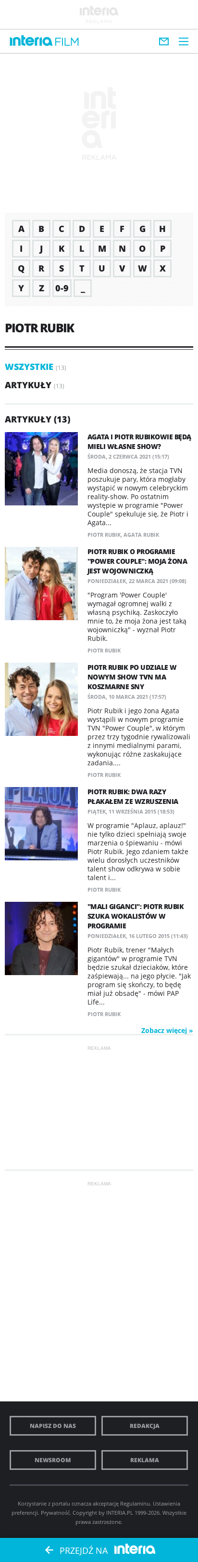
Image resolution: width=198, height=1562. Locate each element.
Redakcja (145, 1426)
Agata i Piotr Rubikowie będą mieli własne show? (139, 441)
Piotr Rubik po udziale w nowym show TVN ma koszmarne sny (132, 677)
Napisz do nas (53, 1426)
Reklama (144, 1460)
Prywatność (55, 1512)
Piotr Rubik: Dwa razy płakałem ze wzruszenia (132, 796)
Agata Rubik (141, 534)
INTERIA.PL (119, 1512)
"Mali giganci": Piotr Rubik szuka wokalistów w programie (135, 916)
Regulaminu (135, 1503)
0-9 (62, 288)
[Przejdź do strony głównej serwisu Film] (67, 42)
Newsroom (53, 1460)
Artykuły (28, 385)
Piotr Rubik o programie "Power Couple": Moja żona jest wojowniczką (137, 561)
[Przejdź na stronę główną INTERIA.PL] (31, 41)
